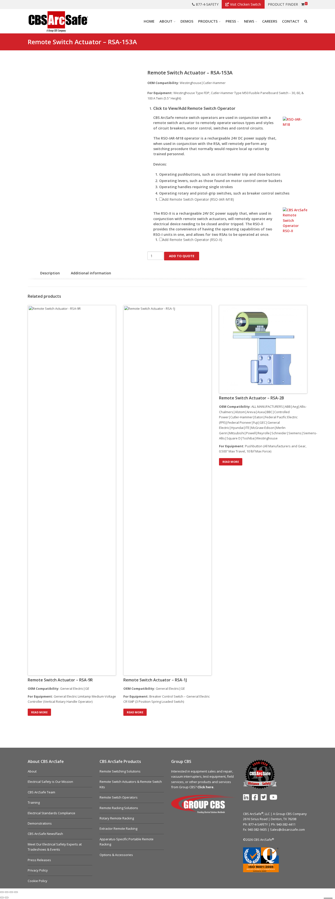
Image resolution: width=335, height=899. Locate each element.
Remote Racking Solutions (119, 808)
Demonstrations (40, 823)
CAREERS (269, 21)
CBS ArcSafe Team (41, 792)
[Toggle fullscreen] (7, 892)
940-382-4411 (286, 824)
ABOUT (165, 21)
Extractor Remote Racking (118, 828)
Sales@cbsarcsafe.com (287, 829)
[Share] (11, 892)
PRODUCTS (208, 21)
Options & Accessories (116, 855)
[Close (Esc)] (16, 892)
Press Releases (39, 860)
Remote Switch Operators (119, 797)
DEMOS (186, 21)
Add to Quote (181, 256)
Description (50, 273)
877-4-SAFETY (207, 4)
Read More (39, 712)
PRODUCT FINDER (283, 4)
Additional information (91, 273)
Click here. (205, 787)
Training (34, 802)
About (32, 771)
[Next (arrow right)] (7, 897)
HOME (149, 21)
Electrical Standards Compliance (51, 813)
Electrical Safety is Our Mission (50, 781)
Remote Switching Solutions (120, 771)
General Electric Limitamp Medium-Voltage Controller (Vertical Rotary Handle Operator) (72, 699)
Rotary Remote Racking (117, 818)
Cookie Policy (37, 881)
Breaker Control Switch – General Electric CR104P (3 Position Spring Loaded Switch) (166, 699)
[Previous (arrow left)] (2, 897)
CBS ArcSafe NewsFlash (45, 833)
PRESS (231, 21)
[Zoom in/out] (2, 892)
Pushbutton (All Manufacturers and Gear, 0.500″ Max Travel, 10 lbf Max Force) (262, 448)
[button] (230, 108)
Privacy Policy (38, 870)
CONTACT (290, 21)
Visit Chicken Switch (245, 4)
